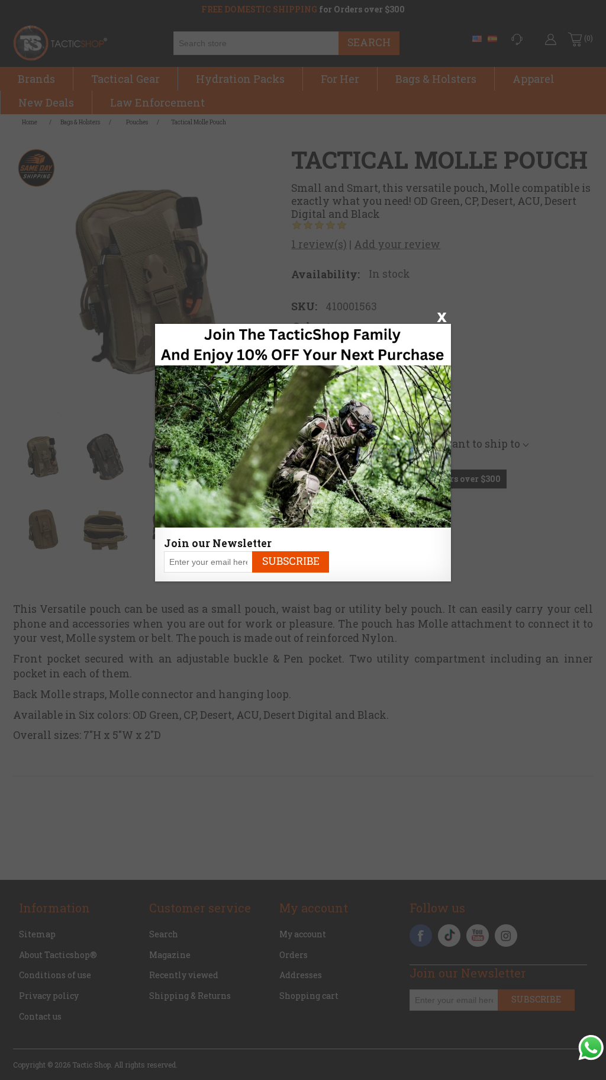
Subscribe (291, 561)
